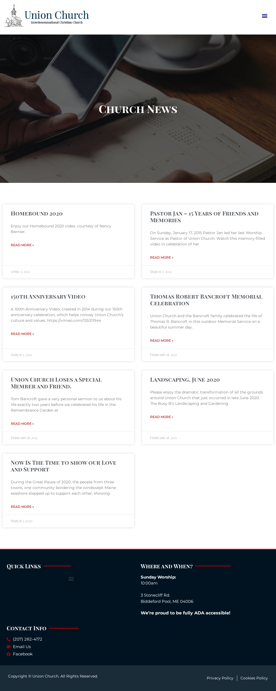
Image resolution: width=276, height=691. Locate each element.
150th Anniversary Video (48, 296)
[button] (264, 15)
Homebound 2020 (37, 213)
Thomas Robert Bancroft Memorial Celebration (206, 299)
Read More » (22, 245)
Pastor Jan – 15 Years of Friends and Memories (204, 216)
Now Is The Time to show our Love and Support (63, 466)
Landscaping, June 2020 (185, 379)
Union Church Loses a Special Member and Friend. (56, 382)
